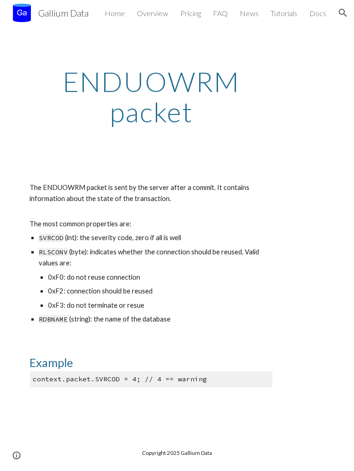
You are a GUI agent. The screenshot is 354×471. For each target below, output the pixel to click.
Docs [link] (317, 13)
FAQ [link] (220, 13)
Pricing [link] (190, 13)
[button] (343, 13)
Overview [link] (152, 13)
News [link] (249, 13)
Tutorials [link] (284, 13)
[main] (151, 97)
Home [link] (115, 13)
